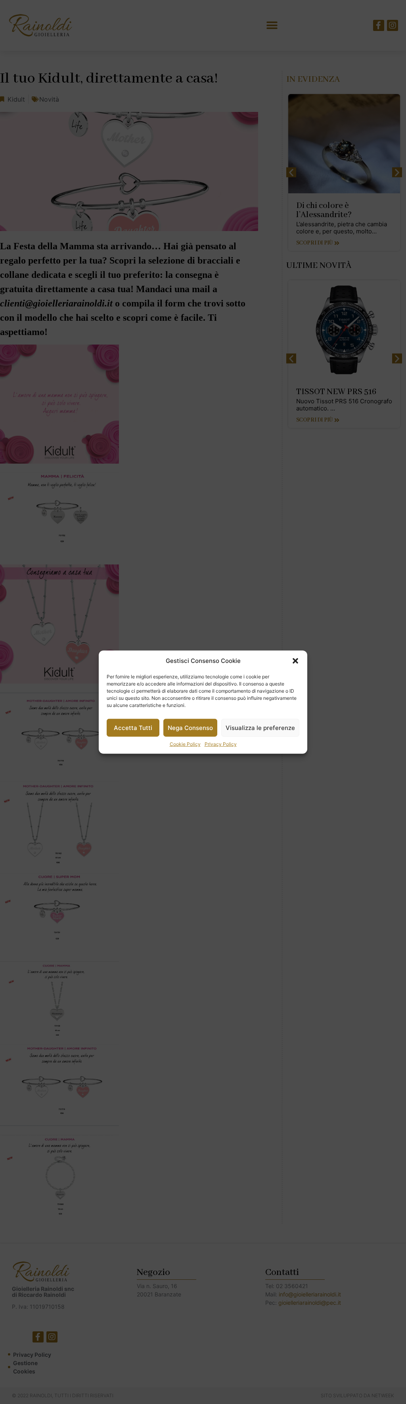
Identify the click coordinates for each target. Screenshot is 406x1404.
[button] (295, 661)
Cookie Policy (185, 744)
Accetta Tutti (133, 727)
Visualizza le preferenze (260, 727)
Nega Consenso (190, 727)
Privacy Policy (221, 744)
